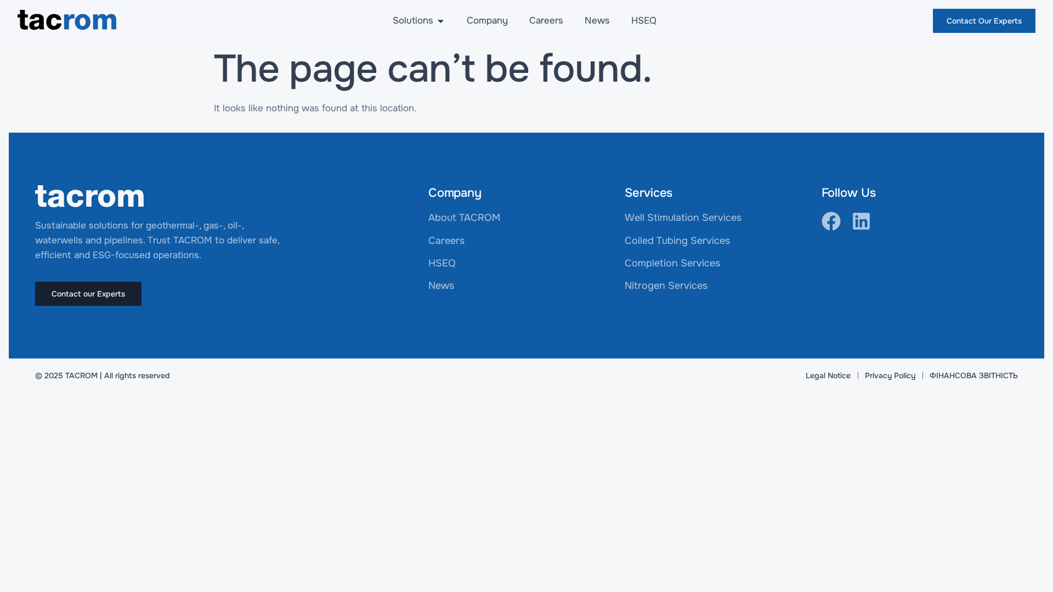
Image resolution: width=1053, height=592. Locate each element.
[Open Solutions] (440, 21)
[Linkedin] (861, 221)
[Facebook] (831, 221)
